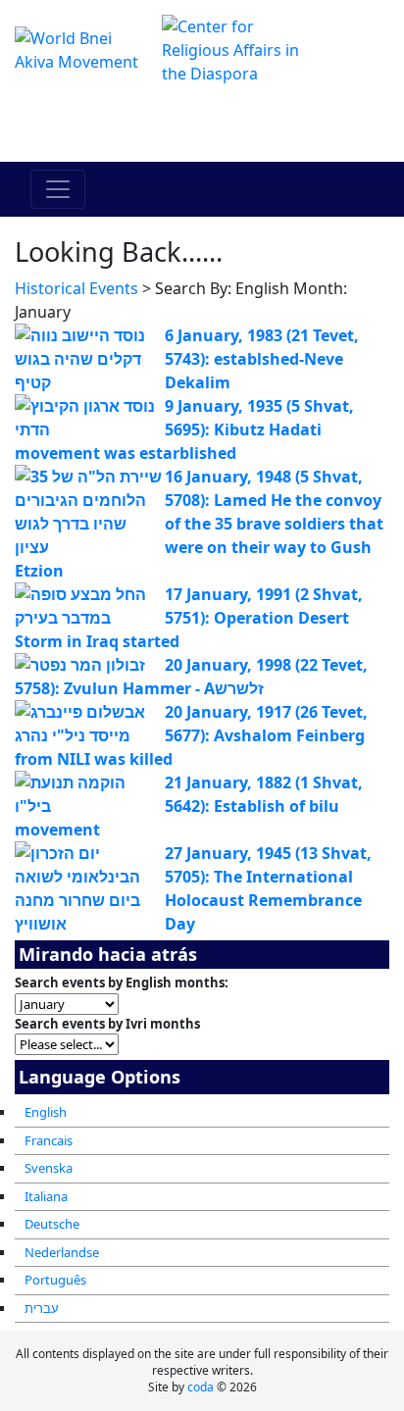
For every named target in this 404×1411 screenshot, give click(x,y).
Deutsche (52, 1224)
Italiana (46, 1196)
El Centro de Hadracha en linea (202, 123)
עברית (42, 1308)
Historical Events (76, 288)
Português (55, 1279)
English (46, 1112)
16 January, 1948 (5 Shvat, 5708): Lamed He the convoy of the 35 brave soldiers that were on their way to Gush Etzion (199, 523)
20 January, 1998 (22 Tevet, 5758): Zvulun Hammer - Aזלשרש (191, 676)
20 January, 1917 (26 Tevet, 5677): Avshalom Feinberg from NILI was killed (191, 735)
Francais (49, 1140)
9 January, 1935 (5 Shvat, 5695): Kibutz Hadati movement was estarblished (184, 429)
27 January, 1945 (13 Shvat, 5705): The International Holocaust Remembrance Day (268, 888)
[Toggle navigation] (57, 189)
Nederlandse (62, 1252)
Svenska (49, 1168)
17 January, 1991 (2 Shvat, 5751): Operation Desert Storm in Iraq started (189, 617)
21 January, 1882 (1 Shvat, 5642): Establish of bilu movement (189, 806)
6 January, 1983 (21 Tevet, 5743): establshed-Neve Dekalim (262, 359)
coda (200, 1387)
